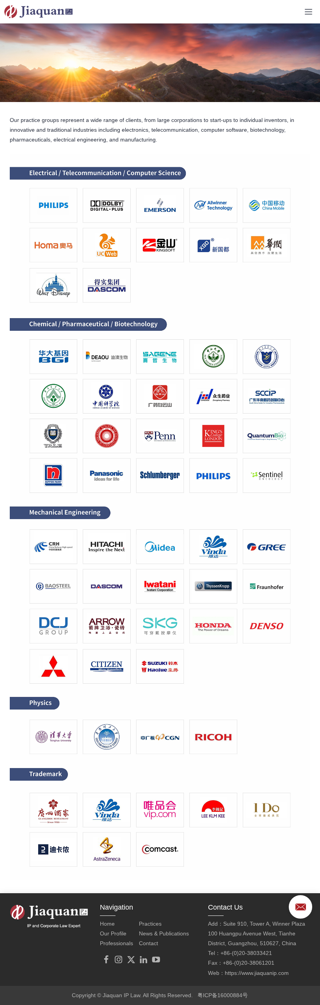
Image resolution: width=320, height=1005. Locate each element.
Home (107, 924)
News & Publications (164, 933)
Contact (148, 943)
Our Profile (113, 933)
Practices (150, 924)
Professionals (116, 943)
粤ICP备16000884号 (222, 995)
